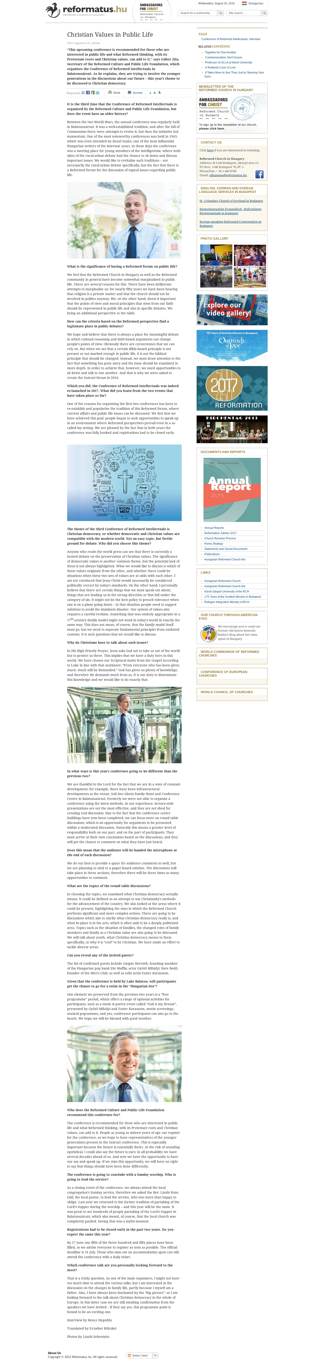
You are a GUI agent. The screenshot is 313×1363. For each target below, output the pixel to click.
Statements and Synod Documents (225, 549)
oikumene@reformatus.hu (228, 175)
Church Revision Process (220, 538)
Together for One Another (220, 52)
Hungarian (255, 3)
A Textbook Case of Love (220, 67)
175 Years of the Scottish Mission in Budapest (232, 596)
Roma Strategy (213, 543)
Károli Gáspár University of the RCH (226, 591)
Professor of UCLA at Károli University (228, 62)
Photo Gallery (214, 238)
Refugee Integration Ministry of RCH (226, 602)
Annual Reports (214, 527)
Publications (212, 554)
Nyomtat (137, 92)
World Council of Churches (227, 692)
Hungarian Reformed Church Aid (224, 559)
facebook (88, 92)
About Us (54, 1353)
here (210, 150)
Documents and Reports (223, 452)
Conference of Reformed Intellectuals (224, 39)
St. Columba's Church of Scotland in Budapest (231, 201)
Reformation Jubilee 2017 (220, 533)
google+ (93, 92)
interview (254, 39)
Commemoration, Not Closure (223, 57)
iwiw (83, 92)
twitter (97, 92)
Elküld (116, 92)
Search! (264, 13)
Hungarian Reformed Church (222, 581)
